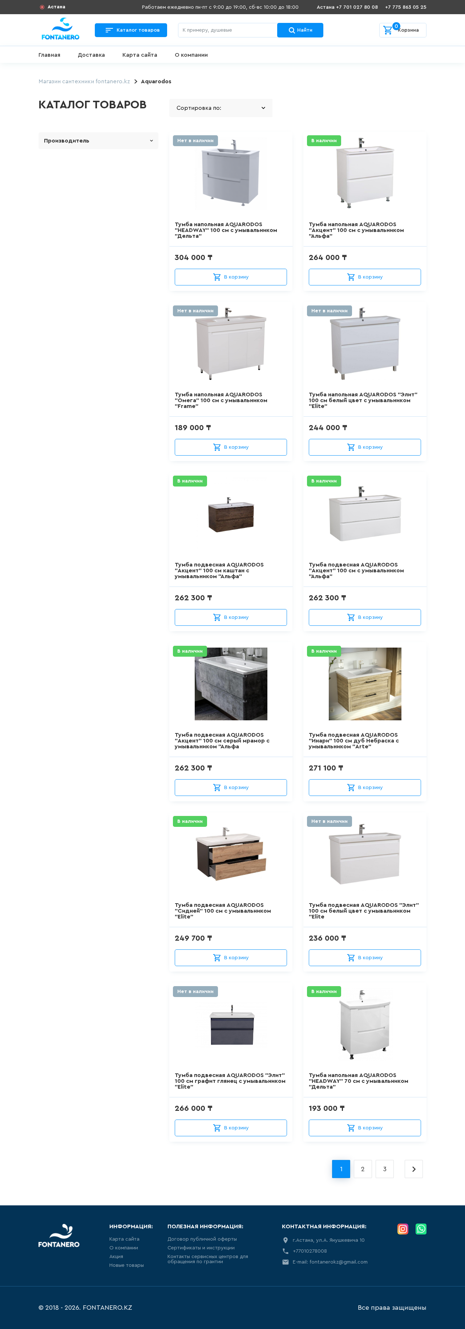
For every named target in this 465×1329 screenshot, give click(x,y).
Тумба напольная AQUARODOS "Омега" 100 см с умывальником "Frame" (221, 400)
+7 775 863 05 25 (405, 7)
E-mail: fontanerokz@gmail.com (330, 1262)
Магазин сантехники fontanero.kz (84, 81)
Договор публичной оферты (202, 1239)
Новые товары (126, 1265)
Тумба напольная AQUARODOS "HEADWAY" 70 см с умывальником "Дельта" (358, 1081)
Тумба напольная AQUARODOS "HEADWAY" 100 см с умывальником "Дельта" (226, 230)
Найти (304, 30)
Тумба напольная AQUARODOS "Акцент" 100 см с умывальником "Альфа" (356, 230)
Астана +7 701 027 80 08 (347, 7)
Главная (49, 55)
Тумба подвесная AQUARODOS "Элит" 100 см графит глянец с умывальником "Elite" (230, 1081)
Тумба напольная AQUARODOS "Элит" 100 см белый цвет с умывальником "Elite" (363, 400)
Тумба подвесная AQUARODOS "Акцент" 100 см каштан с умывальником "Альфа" (219, 570)
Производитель (66, 141)
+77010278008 (310, 1251)
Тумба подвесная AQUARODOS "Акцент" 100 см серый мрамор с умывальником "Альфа (222, 740)
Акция (116, 1256)
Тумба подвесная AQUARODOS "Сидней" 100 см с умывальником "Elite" (223, 911)
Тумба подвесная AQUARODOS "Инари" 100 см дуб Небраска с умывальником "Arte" (354, 740)
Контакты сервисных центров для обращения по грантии (207, 1259)
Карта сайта (139, 55)
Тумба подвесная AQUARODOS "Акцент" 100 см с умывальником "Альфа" (356, 570)
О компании (191, 55)
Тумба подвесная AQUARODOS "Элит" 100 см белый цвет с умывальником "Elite (364, 911)
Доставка (91, 55)
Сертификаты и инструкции (201, 1247)
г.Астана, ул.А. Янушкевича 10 (329, 1240)
